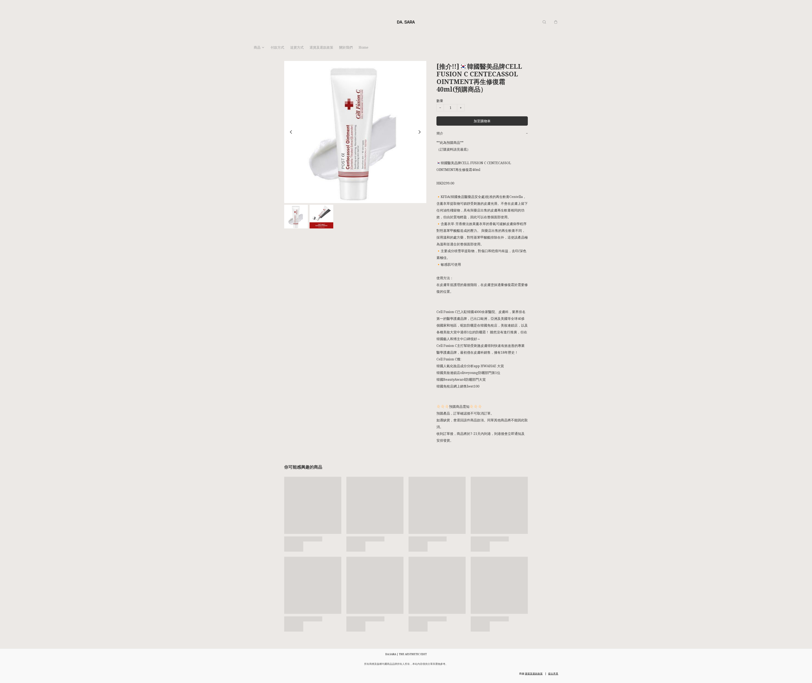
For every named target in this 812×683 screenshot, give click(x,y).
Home (363, 47)
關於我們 (346, 47)
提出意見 (553, 673)
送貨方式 (297, 47)
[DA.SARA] (406, 22)
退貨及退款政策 (321, 47)
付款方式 (277, 47)
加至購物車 (482, 121)
